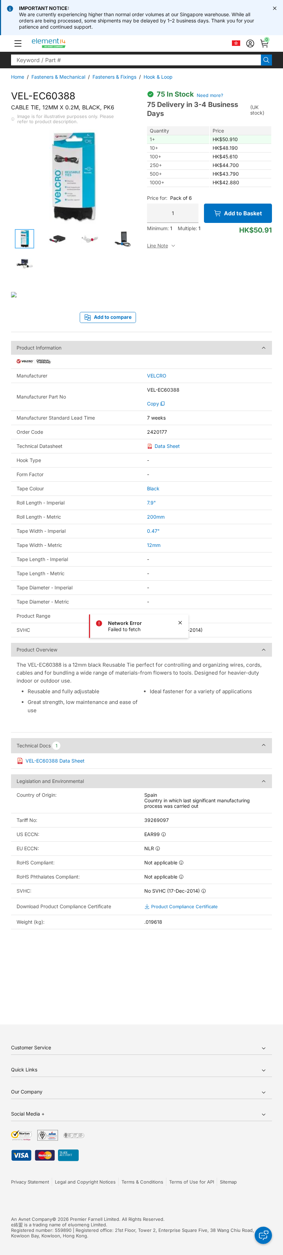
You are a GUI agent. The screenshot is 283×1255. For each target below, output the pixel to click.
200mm (156, 517)
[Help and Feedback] (263, 1235)
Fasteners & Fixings (114, 77)
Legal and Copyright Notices (85, 1182)
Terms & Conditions (142, 1182)
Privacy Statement (30, 1182)
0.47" (153, 531)
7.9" (151, 503)
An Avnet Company (31, 1219)
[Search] (266, 60)
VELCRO (156, 376)
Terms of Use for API (191, 1182)
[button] (18, 43)
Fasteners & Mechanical (58, 77)
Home (17, 77)
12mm (153, 545)
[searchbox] (136, 60)
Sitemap (228, 1182)
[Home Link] (62, 43)
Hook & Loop (158, 77)
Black (153, 488)
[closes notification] (274, 8)
